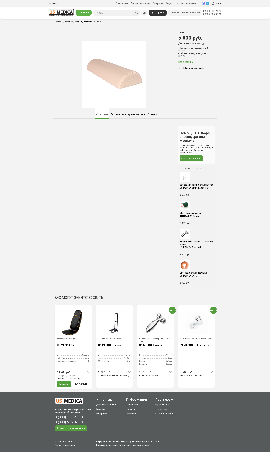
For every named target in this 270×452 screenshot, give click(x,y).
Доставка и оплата (140, 3)
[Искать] (136, 13)
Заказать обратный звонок (185, 12)
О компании (122, 3)
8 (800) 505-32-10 (212, 14)
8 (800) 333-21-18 (212, 11)
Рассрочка (157, 3)
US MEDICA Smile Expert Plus (196, 186)
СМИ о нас (131, 413)
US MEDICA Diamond (196, 244)
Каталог (85, 12)
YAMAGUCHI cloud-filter (194, 345)
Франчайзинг (162, 404)
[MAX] (203, 3)
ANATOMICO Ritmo (190, 214)
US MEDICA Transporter (112, 345)
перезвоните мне (192, 158)
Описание (102, 114)
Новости (179, 3)
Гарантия (100, 409)
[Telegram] (207, 3)
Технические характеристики (128, 114)
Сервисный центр (164, 413)
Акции (169, 3)
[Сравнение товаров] (144, 13)
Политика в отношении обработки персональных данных (122, 445)
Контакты (191, 3)
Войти (218, 3)
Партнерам (161, 409)
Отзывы (152, 114)
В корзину (64, 384)
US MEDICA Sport (67, 345)
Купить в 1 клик (81, 384)
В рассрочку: (66, 376)
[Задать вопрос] (88, 372)
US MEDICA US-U (193, 274)
